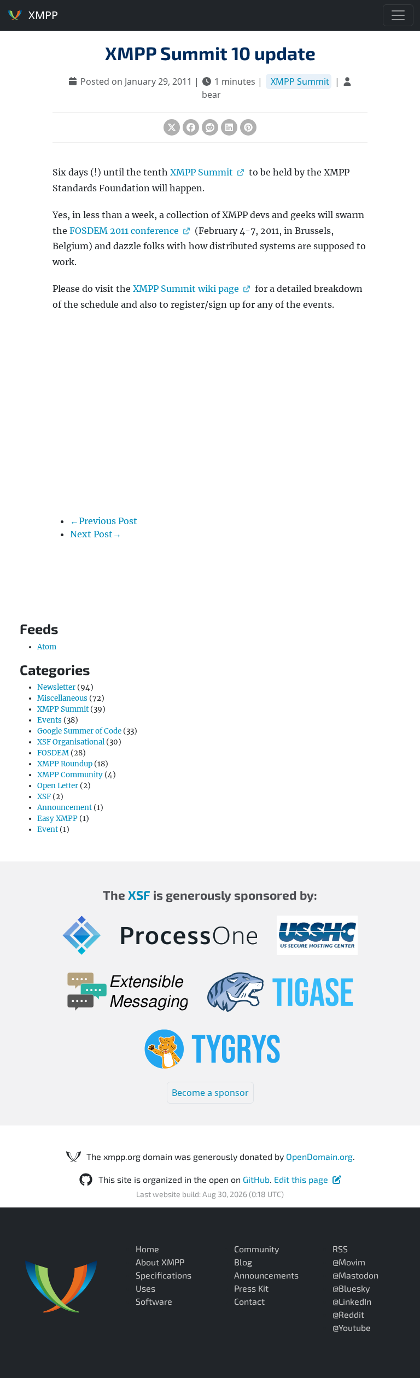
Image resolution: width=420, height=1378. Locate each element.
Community (256, 1249)
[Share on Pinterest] (248, 127)
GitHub (256, 1179)
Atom (46, 647)
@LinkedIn (351, 1301)
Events (49, 720)
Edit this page (301, 1179)
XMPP (42, 15)
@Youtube (351, 1327)
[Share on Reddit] (210, 127)
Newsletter (56, 687)
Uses (145, 1288)
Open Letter (57, 785)
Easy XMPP (57, 818)
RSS (340, 1249)
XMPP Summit (300, 81)
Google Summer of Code (79, 731)
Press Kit (251, 1288)
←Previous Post (103, 520)
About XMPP (160, 1262)
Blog (243, 1262)
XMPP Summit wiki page (186, 288)
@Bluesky (351, 1288)
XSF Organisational (70, 742)
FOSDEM (53, 753)
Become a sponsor (210, 1093)
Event (47, 829)
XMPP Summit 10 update (210, 53)
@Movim (348, 1262)
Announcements (266, 1275)
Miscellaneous (62, 698)
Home (147, 1249)
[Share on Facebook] (191, 127)
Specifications (163, 1275)
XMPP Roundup (64, 764)
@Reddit (348, 1314)
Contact (249, 1301)
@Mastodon (355, 1275)
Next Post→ (95, 534)
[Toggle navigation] (398, 15)
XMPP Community (70, 774)
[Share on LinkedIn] (229, 127)
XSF (44, 796)
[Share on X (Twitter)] (172, 127)
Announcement (64, 807)
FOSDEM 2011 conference (124, 230)
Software (154, 1301)
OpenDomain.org (319, 1156)
